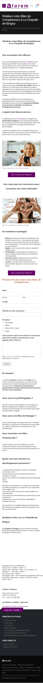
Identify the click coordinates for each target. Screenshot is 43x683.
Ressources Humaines (10, 667)
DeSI (13, 489)
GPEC (21, 667)
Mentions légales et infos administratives (20, 635)
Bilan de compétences (25, 665)
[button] (4, 6)
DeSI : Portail (9, 644)
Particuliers (8, 623)
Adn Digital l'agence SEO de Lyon (14, 678)
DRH (7, 325)
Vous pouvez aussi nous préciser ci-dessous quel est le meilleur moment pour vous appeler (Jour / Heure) (21, 338)
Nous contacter (10, 628)
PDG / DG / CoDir (12, 328)
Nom (4, 290)
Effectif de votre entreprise (13, 311)
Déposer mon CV (10, 647)
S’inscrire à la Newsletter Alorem (17, 630)
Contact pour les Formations (15, 633)
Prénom (4, 297)
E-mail (5, 302)
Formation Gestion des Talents (25, 670)
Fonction (6, 320)
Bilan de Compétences (28, 62)
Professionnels (10, 620)
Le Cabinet (8, 625)
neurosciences (21, 119)
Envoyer (7, 364)
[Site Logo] (18, 6)
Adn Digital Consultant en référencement (15, 606)
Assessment (29, 667)
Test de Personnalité (9, 665)
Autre (7, 331)
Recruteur (9, 322)
